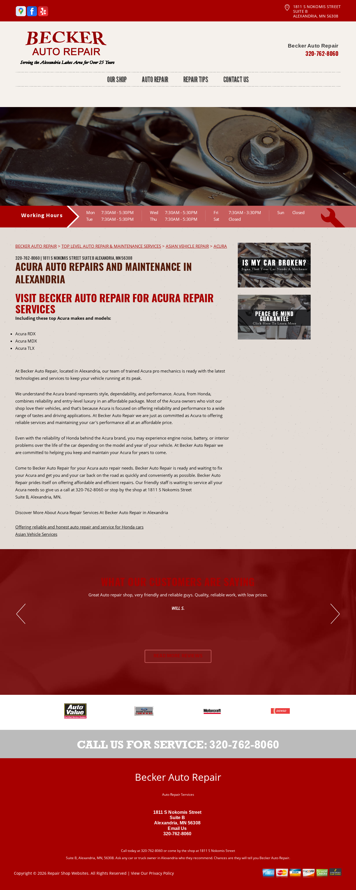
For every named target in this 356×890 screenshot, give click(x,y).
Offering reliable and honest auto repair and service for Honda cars (79, 527)
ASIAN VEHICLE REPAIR (187, 246)
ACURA (220, 246)
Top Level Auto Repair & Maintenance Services (111, 246)
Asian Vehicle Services (36, 534)
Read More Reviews (178, 656)
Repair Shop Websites (68, 873)
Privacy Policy (161, 873)
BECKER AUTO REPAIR (36, 246)
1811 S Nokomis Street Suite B (68, 258)
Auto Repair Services (178, 794)
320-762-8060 (321, 53)
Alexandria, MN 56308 (113, 258)
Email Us (177, 828)
